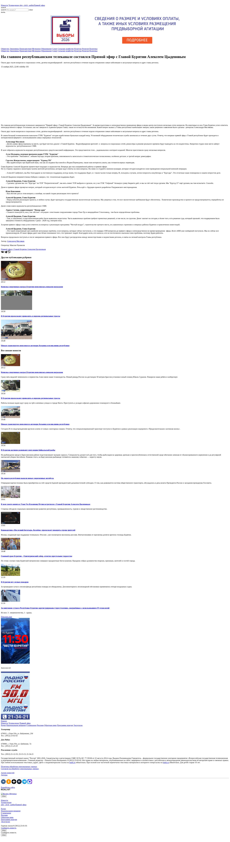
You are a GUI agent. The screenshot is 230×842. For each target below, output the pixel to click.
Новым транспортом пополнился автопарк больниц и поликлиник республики (35, 346)
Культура (78, 49)
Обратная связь (50, 725)
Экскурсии (78, 725)
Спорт (54, 49)
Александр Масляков (15, 241)
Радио (3, 725)
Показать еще (6, 617)
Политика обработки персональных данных (19, 767)
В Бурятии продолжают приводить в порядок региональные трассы (30, 316)
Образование (46, 49)
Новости (4, 5)
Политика (93, 49)
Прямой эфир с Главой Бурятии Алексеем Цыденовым (23, 249)
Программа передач (65, 725)
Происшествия (25, 49)
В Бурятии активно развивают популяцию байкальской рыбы (28, 450)
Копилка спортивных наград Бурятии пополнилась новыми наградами (32, 287)
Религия (85, 49)
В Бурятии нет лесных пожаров (15, 582)
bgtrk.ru (72, 762)
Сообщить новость (8, 828)
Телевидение (14, 5)
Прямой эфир (32, 5)
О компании (31, 725)
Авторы (4, 775)
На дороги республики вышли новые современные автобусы (27, 478)
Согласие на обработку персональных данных (20, 769)
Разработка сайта (8, 787)
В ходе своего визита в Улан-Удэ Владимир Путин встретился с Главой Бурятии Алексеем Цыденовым (45, 504)
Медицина (36, 49)
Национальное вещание (16, 725)
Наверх (4, 721)
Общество (5, 49)
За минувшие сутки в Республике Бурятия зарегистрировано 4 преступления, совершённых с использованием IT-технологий (55, 608)
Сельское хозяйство (66, 49)
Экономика (14, 49)
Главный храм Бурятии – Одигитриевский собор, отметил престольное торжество (36, 556)
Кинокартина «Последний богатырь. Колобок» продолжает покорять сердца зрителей (38, 530)
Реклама (40, 725)
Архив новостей (7, 773)
